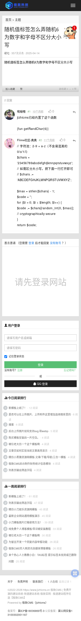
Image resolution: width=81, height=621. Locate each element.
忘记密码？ (70, 370)
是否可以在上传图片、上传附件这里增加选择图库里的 (40, 414)
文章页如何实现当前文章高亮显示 (28, 450)
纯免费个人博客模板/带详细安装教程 (30, 529)
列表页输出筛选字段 (20, 470)
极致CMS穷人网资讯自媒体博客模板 (30, 548)
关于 (10, 581)
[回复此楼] (74, 111)
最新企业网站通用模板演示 (24, 516)
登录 (31, 243)
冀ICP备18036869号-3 (31, 611)
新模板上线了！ (18, 408)
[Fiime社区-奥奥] (9, 143)
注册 (19, 370)
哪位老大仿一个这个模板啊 (24, 444)
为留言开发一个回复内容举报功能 (28, 542)
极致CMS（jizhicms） (35, 602)
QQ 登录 (42, 384)
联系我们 (38, 581)
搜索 (11, 424)
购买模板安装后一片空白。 (24, 437)
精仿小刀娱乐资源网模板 (23, 509)
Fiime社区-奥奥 (27, 140)
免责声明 (22, 581)
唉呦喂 (21, 111)
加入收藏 (10, 89)
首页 (8, 19)
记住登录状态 (16, 356)
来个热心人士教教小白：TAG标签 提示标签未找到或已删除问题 (42, 558)
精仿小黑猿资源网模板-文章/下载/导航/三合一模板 (37, 457)
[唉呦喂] (9, 114)
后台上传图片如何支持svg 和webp (28, 431)
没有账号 (55, 243)
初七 (7, 53)
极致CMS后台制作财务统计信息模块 (30, 463)
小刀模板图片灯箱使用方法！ (25, 522)
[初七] (70, 32)
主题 (18, 19)
